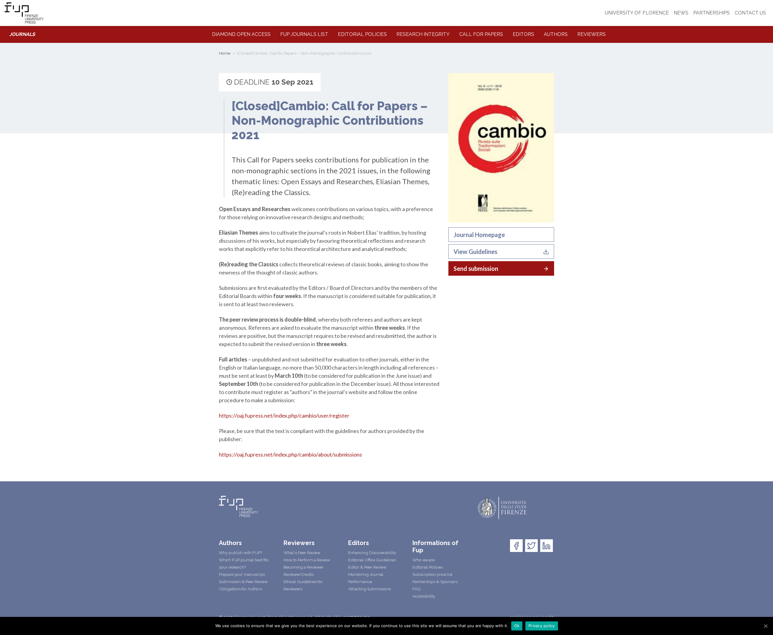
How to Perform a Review (307, 559)
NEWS (681, 13)
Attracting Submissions (369, 588)
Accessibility (423, 596)
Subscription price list (432, 574)
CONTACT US (750, 13)
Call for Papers (481, 34)
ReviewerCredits (299, 574)
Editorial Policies (362, 34)
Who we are (423, 559)
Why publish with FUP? (240, 552)
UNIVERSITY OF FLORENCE (637, 13)
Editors (523, 34)
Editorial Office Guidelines (372, 559)
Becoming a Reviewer (304, 567)
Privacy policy (541, 625)
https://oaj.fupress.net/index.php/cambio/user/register (284, 415)
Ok (517, 625)
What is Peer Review (302, 552)
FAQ (416, 588)
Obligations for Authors (240, 588)
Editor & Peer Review (367, 567)
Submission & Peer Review (243, 581)
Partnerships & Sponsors (435, 581)
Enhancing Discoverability (372, 552)
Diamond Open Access (241, 34)
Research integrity (423, 34)
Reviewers (591, 34)
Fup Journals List (304, 34)
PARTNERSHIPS (711, 13)
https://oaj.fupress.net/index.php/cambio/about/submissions (290, 454)
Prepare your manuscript (242, 574)
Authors (556, 34)
